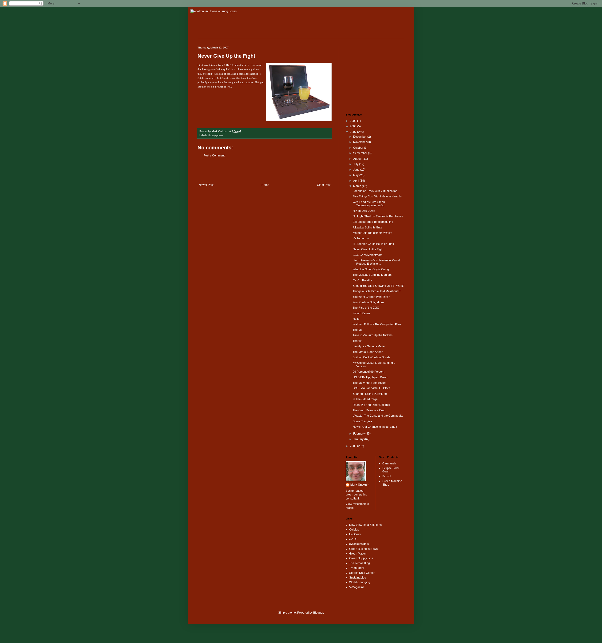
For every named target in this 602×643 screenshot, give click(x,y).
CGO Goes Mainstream (367, 255)
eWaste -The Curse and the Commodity (378, 415)
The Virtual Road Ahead (368, 352)
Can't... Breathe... (363, 280)
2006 (353, 446)
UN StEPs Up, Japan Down (370, 377)
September (360, 153)
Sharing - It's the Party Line (370, 393)
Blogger (318, 612)
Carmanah (389, 463)
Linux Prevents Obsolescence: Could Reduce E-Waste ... (376, 262)
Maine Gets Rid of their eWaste (372, 233)
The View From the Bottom (369, 382)
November (360, 142)
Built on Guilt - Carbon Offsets (371, 357)
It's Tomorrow (361, 238)
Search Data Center (362, 573)
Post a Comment (214, 155)
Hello (356, 318)
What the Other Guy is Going (371, 269)
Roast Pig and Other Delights (371, 405)
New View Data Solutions (365, 525)
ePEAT (353, 539)
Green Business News (363, 549)
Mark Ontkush (359, 484)
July (356, 164)
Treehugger (356, 568)
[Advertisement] (265, 170)
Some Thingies (362, 421)
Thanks (357, 341)
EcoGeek (355, 534)
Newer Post (206, 185)
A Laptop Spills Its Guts (367, 227)
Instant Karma (361, 313)
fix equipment (215, 135)
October (358, 147)
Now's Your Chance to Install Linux (375, 426)
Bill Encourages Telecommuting (373, 222)
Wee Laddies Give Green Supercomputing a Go (369, 203)
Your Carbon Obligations (368, 302)
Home (265, 185)
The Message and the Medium (372, 274)
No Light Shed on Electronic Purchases (378, 216)
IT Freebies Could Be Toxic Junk (373, 244)
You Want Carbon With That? (371, 297)
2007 (353, 132)
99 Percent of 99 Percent (368, 371)
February (359, 433)
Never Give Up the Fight (226, 56)
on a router (217, 86)
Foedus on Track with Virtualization (375, 191)
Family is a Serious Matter (369, 346)
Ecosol (386, 476)
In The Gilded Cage (365, 399)
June (356, 169)
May (356, 175)
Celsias (354, 529)
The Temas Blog (359, 563)
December (360, 136)
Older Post (323, 185)
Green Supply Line (361, 558)
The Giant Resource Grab (369, 410)
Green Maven (358, 553)
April (356, 180)
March (357, 186)
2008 (353, 126)
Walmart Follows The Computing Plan (377, 324)
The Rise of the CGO (366, 307)
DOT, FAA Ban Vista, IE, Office (371, 388)
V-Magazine (356, 587)
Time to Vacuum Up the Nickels (372, 335)
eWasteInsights (359, 544)
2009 (353, 121)
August (358, 158)
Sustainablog (357, 577)
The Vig (358, 329)
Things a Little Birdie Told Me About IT (377, 291)
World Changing (359, 582)
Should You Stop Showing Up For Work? (378, 286)
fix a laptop (256, 65)
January (358, 439)
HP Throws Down (364, 210)
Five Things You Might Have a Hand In (377, 196)
